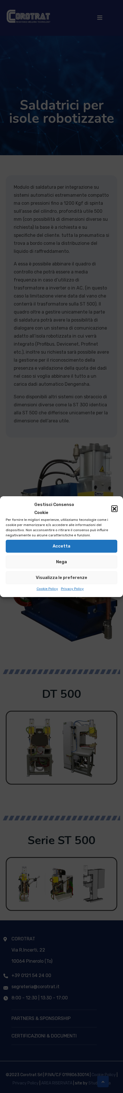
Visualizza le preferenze (61, 577)
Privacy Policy (72, 589)
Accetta (61, 546)
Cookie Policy (47, 589)
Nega (61, 561)
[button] (114, 508)
